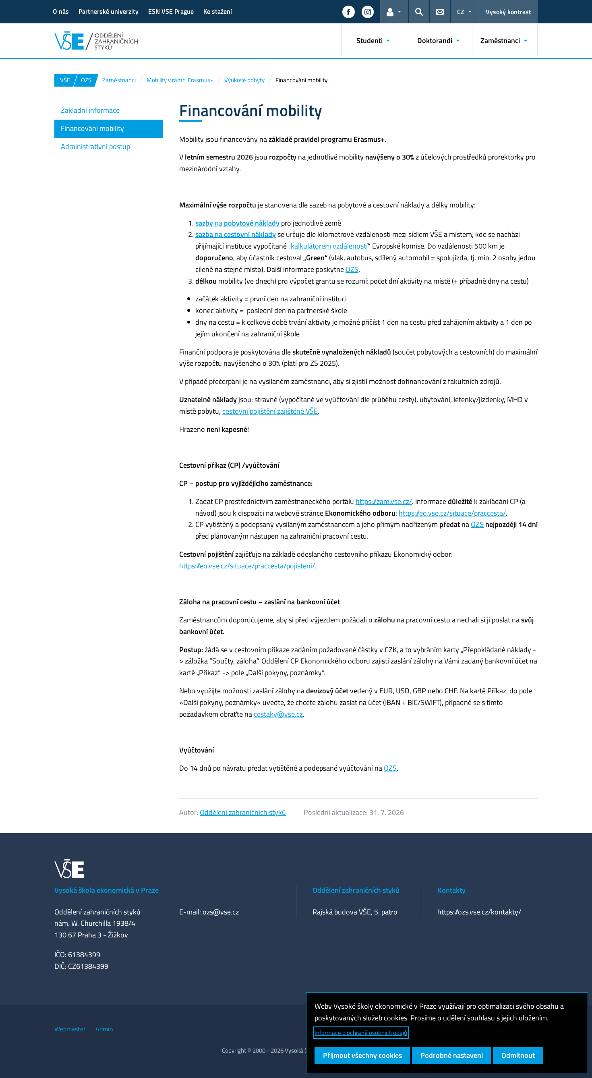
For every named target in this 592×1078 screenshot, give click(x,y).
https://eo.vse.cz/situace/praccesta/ (452, 513)
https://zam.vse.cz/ (384, 501)
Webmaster (70, 1029)
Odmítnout (518, 1055)
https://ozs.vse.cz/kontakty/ (479, 911)
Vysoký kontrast (508, 12)
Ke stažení (217, 11)
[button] (348, 12)
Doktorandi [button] (434, 40)
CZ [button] (460, 12)
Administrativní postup (95, 146)
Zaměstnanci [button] (500, 40)
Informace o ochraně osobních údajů (361, 1032)
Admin (104, 1029)
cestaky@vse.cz (278, 714)
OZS (352, 269)
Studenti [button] (369, 40)
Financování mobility (92, 128)
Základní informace (90, 110)
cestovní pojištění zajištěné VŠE (270, 411)
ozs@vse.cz (221, 911)
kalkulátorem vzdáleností (329, 245)
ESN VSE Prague (171, 11)
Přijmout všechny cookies (362, 1055)
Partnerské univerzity (109, 11)
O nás (61, 11)
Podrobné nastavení (451, 1055)
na (238, 223)
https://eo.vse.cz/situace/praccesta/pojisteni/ (247, 565)
